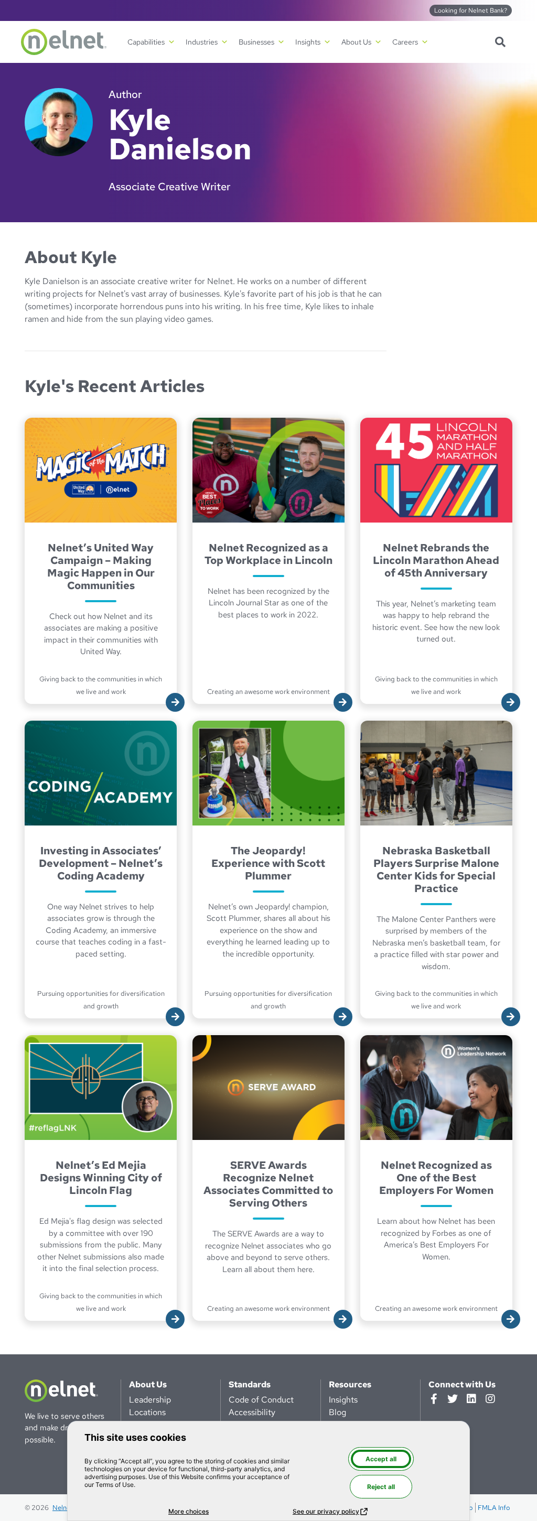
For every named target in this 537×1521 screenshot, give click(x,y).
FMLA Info (494, 1507)
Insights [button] (307, 42)
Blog (337, 1412)
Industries (202, 42)
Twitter (452, 1398)
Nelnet (62, 1507)
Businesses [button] (256, 42)
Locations (147, 1412)
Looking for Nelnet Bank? (470, 10)
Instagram (490, 1398)
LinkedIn (471, 1398)
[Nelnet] (63, 42)
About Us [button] (356, 42)
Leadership (150, 1399)
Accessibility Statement (252, 1418)
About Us (148, 1384)
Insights (343, 1399)
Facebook (433, 1398)
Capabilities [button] (146, 42)
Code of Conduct (261, 1399)
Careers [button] (405, 42)
